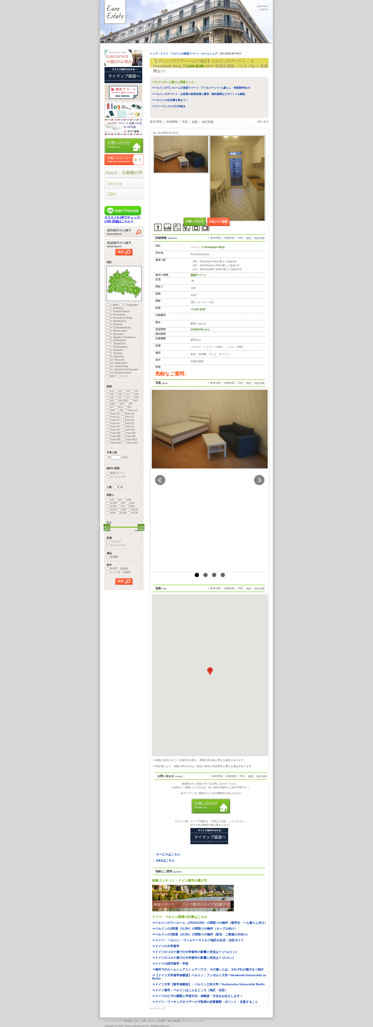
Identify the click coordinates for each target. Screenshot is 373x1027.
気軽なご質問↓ (171, 373)
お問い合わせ (148, 1021)
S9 (121, 410)
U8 (136, 394)
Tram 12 (132, 410)
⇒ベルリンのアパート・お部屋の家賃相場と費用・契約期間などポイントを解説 (198, 94)
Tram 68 (115, 429)
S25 (136, 397)
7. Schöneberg (118, 346)
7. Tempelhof (117, 343)
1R (112, 499)
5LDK (123, 512)
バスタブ (115, 541)
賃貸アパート (118, 472)
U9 (112, 397)
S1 (120, 397)
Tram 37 (115, 420)
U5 (112, 394)
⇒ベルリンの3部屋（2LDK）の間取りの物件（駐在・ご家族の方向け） (201, 934)
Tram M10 (131, 439)
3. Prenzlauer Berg (121, 317)
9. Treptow (116, 353)
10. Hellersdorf (118, 363)
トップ (107, 1021)
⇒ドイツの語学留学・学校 (170, 963)
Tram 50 (129, 420)
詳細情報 (172, 121)
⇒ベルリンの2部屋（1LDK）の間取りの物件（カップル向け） (194, 928)
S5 (130, 403)
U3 (128, 390)
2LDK (113, 506)
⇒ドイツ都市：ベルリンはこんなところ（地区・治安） (190, 990)
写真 (185, 121)
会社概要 (161, 1021)
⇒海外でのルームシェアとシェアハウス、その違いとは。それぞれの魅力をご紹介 (208, 969)
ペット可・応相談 (120, 572)
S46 (112, 403)
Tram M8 (115, 439)
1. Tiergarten (130, 304)
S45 (135, 400)
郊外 (112, 376)
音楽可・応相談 (119, 568)
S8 (129, 407)
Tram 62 (129, 423)
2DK (132, 503)
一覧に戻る (262, 121)
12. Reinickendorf (120, 372)
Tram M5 (115, 436)
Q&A (137, 1021)
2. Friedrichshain (120, 311)
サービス (117, 1021)
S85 (112, 410)
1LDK (113, 503)
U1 (112, 390)
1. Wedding (116, 308)
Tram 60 (115, 423)
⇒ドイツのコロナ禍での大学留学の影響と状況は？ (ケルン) (193, 957)
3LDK (113, 509)
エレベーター (118, 545)
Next (259, 480)
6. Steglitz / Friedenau (123, 337)
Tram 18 (129, 413)
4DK (124, 509)
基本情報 (156, 121)
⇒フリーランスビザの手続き (169, 106)
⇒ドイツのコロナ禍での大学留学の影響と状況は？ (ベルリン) (194, 952)
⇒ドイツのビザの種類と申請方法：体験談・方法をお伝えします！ (197, 996)
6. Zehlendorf (118, 340)
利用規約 (128, 1021)
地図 (195, 122)
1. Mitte (114, 304)
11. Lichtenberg (119, 366)
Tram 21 (115, 416)
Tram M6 (130, 436)
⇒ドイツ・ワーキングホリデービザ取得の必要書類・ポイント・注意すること (205, 1001)
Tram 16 (115, 413)
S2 (128, 397)
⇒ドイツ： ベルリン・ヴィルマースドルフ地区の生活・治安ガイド (198, 940)
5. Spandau (117, 334)
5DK (112, 512)
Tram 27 (129, 416)
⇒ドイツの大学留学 (165, 946)
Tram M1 (130, 429)
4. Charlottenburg (120, 327)
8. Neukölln (116, 350)
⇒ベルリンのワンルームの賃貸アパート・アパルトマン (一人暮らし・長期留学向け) (201, 87)
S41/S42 (123, 400)
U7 (128, 394)
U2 (120, 390)
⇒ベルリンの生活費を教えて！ (170, 100)
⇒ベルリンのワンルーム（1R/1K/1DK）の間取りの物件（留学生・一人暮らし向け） (209, 922)
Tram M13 (116, 442)
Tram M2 (115, 433)
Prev (160, 480)
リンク (201, 1021)
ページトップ (157, 1008)
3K (123, 506)
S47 (122, 403)
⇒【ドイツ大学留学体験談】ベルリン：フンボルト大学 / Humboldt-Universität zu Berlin (209, 976)
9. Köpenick (117, 356)
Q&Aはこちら (165, 860)
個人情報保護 (174, 1021)
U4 (136, 390)
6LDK (134, 512)
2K (123, 503)
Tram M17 (133, 442)
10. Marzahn (117, 359)
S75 (120, 407)
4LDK (134, 509)
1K (120, 499)
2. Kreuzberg (117, 314)
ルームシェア (118, 476)
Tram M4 (130, 433)
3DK (132, 506)
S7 (111, 407)
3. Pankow (116, 324)
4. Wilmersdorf (118, 330)
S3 (111, 400)
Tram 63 (115, 426)
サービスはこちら (168, 854)
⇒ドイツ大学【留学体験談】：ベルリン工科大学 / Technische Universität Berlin (208, 984)
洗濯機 (114, 556)
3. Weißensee (118, 321)
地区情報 (208, 122)
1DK (128, 499)
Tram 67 (129, 426)
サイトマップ (189, 1021)
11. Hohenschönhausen (124, 369)
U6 (120, 394)
